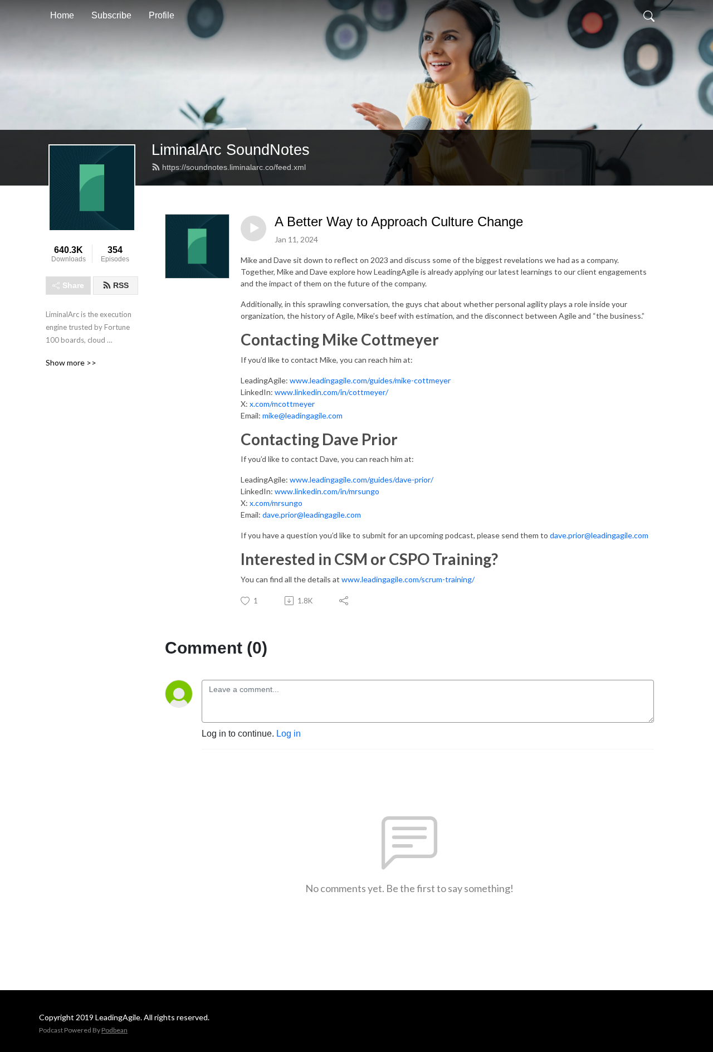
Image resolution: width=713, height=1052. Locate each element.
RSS (121, 285)
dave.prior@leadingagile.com (311, 514)
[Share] (344, 600)
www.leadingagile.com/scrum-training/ (408, 579)
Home (62, 15)
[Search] (649, 15)
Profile (161, 15)
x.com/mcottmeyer (282, 403)
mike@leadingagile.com (302, 415)
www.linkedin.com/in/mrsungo (327, 491)
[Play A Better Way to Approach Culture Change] (253, 228)
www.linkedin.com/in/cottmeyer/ (331, 392)
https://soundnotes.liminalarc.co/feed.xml (234, 167)
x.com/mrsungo (276, 503)
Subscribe (111, 15)
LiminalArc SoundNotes (231, 149)
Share (73, 285)
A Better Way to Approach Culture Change (399, 221)
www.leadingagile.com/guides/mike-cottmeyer (370, 380)
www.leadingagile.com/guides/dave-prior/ (361, 479)
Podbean (114, 1030)
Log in (288, 733)
